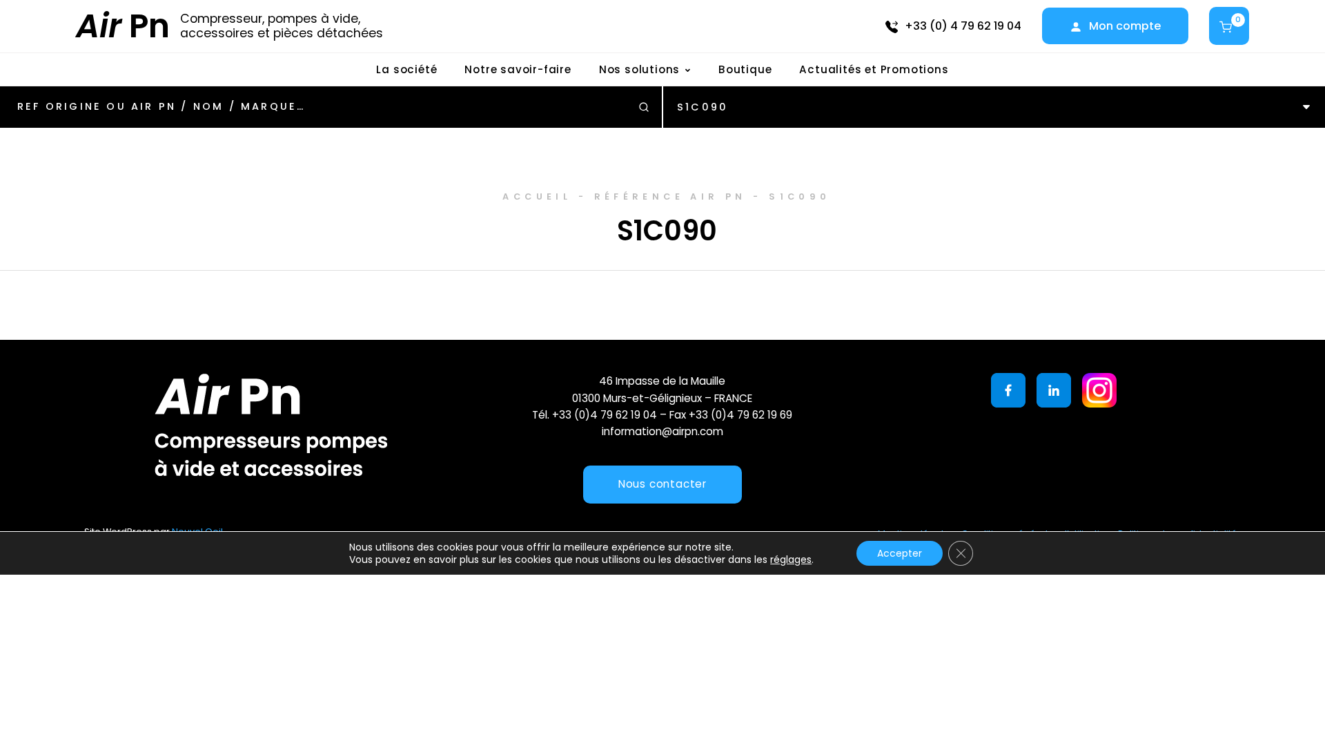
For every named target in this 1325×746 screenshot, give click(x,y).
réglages (791, 559)
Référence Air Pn (670, 196)
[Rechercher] (643, 107)
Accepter (899, 553)
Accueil (536, 196)
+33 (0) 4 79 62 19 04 (963, 26)
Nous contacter (662, 484)
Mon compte (1125, 26)
